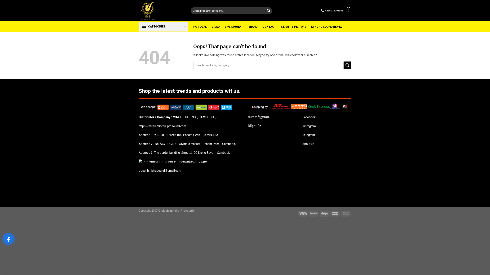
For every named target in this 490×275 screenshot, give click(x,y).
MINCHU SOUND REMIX (326, 26)
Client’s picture (293, 26)
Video (216, 26)
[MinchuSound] (162, 10)
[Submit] (268, 10)
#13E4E (159, 135)
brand (253, 26)
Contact (269, 26)
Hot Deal (200, 26)
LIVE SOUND (233, 26)
